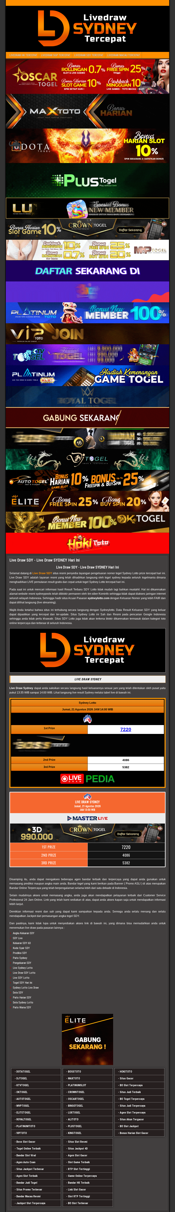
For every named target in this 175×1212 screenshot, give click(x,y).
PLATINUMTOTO (25, 1126)
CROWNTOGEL (76, 1092)
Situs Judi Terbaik (130, 1092)
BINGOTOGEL (75, 1105)
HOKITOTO (126, 1071)
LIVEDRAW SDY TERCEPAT (88, 55)
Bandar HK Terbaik (79, 1182)
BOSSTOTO (74, 1071)
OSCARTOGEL (76, 1099)
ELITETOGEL (23, 1112)
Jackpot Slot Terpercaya (30, 1203)
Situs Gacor (126, 1078)
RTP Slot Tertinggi (79, 1169)
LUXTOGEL (74, 1112)
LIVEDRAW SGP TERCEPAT (55, 55)
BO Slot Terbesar (78, 1203)
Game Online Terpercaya (82, 1176)
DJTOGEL (21, 1078)
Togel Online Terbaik (28, 1148)
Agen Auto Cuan (25, 1162)
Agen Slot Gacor (77, 1155)
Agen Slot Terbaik (27, 1176)
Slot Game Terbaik (79, 1162)
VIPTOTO (21, 1133)
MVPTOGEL (22, 1105)
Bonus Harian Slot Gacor (134, 1133)
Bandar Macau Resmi (28, 1196)
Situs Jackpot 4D (78, 1148)
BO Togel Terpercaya (132, 1099)
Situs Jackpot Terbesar (30, 1169)
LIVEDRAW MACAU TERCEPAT (123, 55)
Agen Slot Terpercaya (132, 1112)
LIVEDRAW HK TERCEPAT (23, 55)
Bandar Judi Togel (26, 1182)
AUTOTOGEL (23, 1099)
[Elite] (87, 1039)
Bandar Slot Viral (26, 1155)
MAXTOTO (74, 1078)
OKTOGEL (22, 1092)
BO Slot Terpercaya (131, 1085)
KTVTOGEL (22, 1085)
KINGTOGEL (75, 1133)
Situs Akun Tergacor (132, 1119)
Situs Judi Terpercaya (132, 1105)
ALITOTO (73, 1119)
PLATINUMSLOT (77, 1085)
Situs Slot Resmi (77, 1141)
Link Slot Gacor (77, 1189)
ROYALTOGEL (23, 1119)
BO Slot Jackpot (129, 1126)
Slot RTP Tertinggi (79, 1196)
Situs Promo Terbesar (29, 1189)
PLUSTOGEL (75, 1126)
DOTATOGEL (23, 1071)
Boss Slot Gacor (25, 1141)
